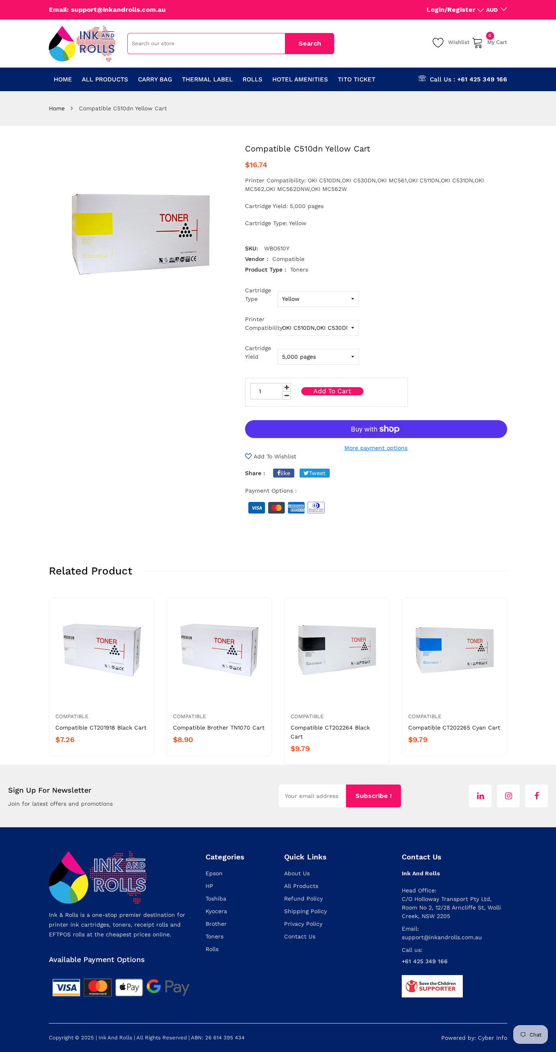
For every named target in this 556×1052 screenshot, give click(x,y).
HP (209, 886)
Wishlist (459, 42)
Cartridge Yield (258, 352)
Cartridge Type (258, 294)
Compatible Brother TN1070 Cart (219, 727)
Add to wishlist (275, 456)
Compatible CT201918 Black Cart (101, 727)
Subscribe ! (373, 796)
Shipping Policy (305, 911)
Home (57, 108)
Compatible (71, 716)
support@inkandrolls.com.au (442, 937)
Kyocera (216, 911)
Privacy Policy (303, 923)
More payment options (375, 448)
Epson (214, 873)
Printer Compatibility (261, 323)
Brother (216, 923)
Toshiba (216, 898)
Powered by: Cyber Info (474, 1037)
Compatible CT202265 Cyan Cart (454, 727)
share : (255, 473)
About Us (297, 873)
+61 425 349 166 (482, 79)
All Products (301, 886)
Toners (214, 936)
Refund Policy (303, 898)
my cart (497, 41)
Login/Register (451, 9)
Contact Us (299, 936)
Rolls (212, 949)
